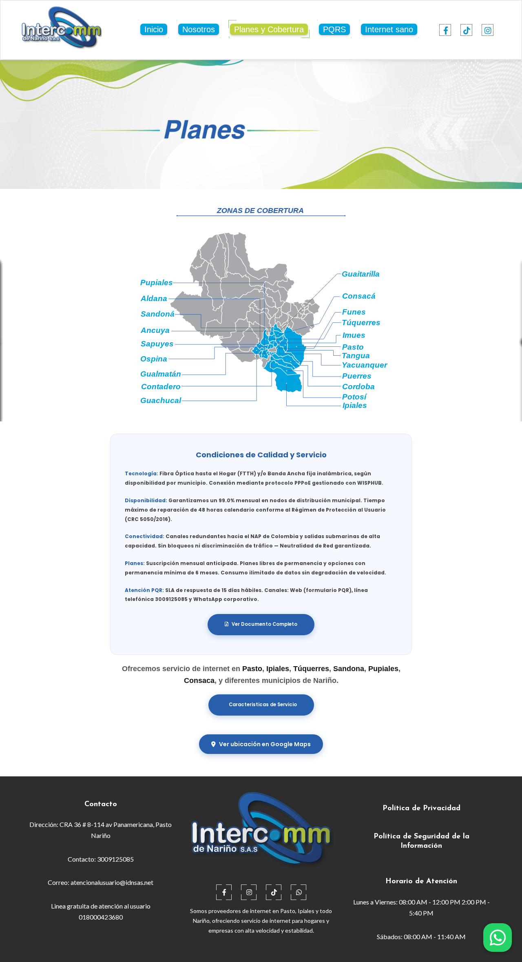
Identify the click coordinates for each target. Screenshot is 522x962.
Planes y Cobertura (269, 29)
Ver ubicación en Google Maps (265, 744)
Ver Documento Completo (264, 624)
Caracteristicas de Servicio (263, 704)
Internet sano (389, 29)
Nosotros (198, 29)
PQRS (334, 29)
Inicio (153, 29)
